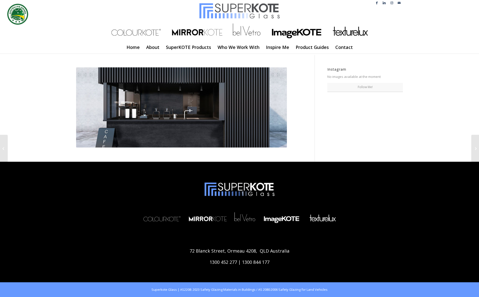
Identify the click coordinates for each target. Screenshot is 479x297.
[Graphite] (475, 148)
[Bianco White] (4, 148)
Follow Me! (365, 87)
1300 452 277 (223, 262)
